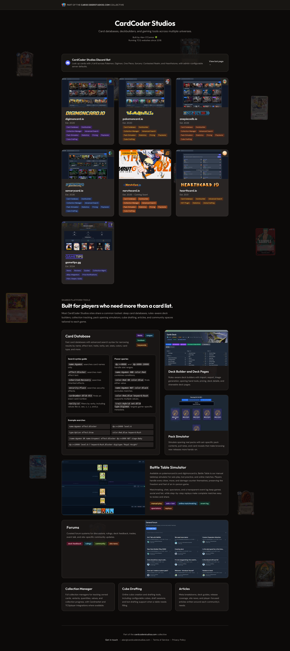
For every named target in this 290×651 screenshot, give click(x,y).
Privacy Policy (179, 639)
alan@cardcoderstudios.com (136, 639)
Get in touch (111, 639)
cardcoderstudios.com (95, 4)
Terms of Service (161, 639)
